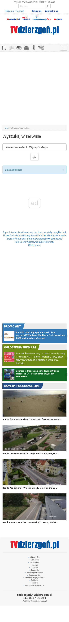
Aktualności (33, 557)
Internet (34, 564)
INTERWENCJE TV (33, 47)
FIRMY (11, 47)
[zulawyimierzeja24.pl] (41, 17)
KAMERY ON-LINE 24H (41, 47)
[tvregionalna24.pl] (13, 17)
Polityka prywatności (34, 572)
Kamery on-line (33, 575)
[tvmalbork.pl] (26, 17)
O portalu (33, 567)
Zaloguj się (37, 11)
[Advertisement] (34, 88)
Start (7, 127)
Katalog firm (33, 562)
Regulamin (34, 570)
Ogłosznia (34, 559)
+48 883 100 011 (34, 597)
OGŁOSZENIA (4, 47)
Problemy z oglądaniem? (33, 577)
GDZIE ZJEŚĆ (19, 47)
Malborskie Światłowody (33, 585)
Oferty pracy (34, 245)
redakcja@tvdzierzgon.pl (34, 594)
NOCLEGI (26, 47)
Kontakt (20, 10)
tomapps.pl (42, 600)
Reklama (9, 10)
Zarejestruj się (51, 11)
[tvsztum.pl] (58, 17)
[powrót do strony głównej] (34, 30)
